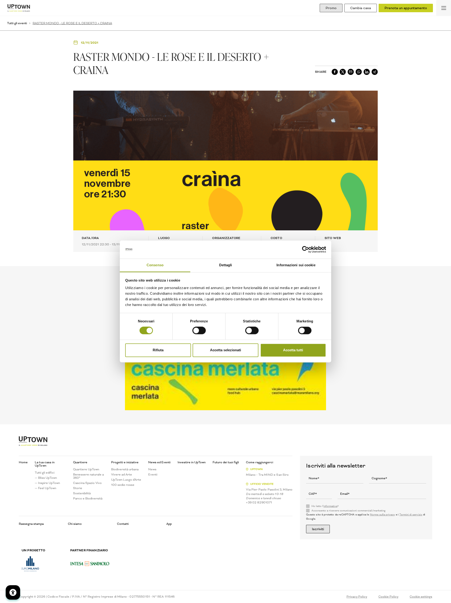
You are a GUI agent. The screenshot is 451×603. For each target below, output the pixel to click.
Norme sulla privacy (382, 514)
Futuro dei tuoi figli (226, 462)
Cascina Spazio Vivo (87, 483)
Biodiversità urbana (125, 469)
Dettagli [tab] (225, 265)
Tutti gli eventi (17, 23)
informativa (330, 506)
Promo (331, 8)
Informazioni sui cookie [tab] (295, 265)
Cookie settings (421, 596)
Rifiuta (158, 350)
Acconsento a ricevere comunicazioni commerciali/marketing (348, 510)
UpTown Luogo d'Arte (126, 479)
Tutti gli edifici (44, 472)
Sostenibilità (82, 493)
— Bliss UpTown (46, 477)
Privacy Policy (356, 596)
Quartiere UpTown (86, 469)
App (169, 524)
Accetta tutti (293, 350)
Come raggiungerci (259, 462)
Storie (77, 488)
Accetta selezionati (225, 350)
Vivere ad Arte (121, 474)
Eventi (152, 474)
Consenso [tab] (155, 265)
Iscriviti (318, 529)
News (152, 469)
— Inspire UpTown (47, 483)
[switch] (199, 330)
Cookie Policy (388, 596)
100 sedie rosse (122, 485)
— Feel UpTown (45, 488)
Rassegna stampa (31, 524)
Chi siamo (75, 524)
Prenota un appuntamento (406, 8)
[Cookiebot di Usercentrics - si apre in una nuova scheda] (305, 249)
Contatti (123, 524)
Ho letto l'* (325, 506)
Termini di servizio (410, 514)
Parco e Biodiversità (87, 498)
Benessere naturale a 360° (88, 476)
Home (23, 462)
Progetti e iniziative (125, 462)
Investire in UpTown (192, 462)
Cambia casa (360, 8)
